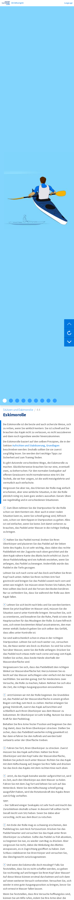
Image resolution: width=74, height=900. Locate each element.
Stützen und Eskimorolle (18, 410)
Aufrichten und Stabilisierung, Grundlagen (35, 445)
